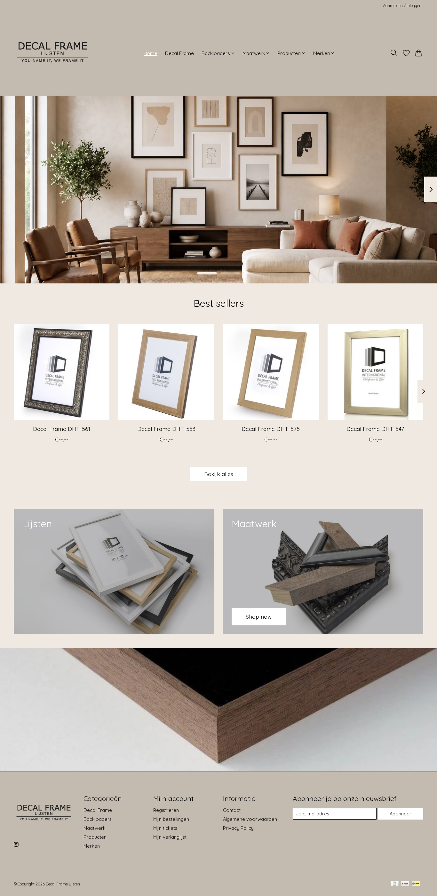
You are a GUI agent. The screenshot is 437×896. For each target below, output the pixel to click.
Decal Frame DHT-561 (61, 428)
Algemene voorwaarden (250, 819)
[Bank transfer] (405, 884)
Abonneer (400, 814)
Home (150, 53)
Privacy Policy (238, 828)
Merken (91, 846)
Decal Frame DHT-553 (166, 428)
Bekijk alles (218, 473)
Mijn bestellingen (171, 819)
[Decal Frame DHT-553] (166, 372)
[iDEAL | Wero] (416, 884)
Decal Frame (179, 53)
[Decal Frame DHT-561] (61, 372)
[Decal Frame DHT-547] (375, 372)
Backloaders (97, 819)
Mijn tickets (165, 828)
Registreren (166, 810)
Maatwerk (94, 828)
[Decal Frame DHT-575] (271, 372)
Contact (232, 810)
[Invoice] (395, 884)
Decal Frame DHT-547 (375, 428)
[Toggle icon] (394, 53)
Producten (95, 837)
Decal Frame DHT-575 (271, 428)
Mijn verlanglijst (170, 837)
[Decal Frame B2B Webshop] (53, 53)
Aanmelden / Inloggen (402, 5)
